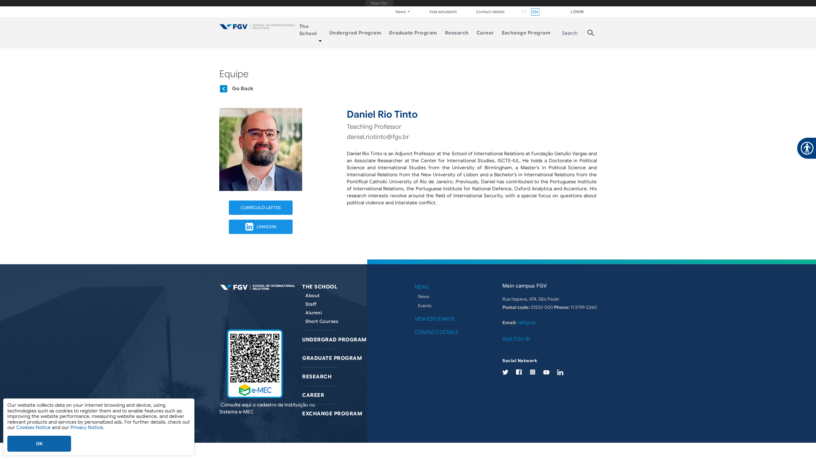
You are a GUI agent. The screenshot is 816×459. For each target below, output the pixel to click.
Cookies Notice (33, 427)
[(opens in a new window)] (254, 364)
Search (570, 33)
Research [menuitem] (457, 33)
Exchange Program (332, 414)
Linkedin (266, 226)
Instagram (532, 372)
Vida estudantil (443, 12)
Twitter (505, 372)
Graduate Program (332, 358)
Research (317, 377)
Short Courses (321, 321)
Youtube (546, 372)
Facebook (519, 372)
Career (313, 395)
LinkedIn (560, 372)
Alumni (313, 313)
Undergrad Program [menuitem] (355, 33)
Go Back (242, 88)
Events (425, 306)
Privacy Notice (86, 427)
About (312, 295)
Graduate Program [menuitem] (413, 33)
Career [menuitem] (485, 33)
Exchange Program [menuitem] (526, 33)
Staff (310, 304)
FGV (379, 3)
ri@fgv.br (527, 322)
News (423, 296)
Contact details (490, 12)
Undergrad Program (334, 340)
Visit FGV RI (516, 339)
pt (524, 12)
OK (39, 443)
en (535, 12)
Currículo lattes (261, 207)
